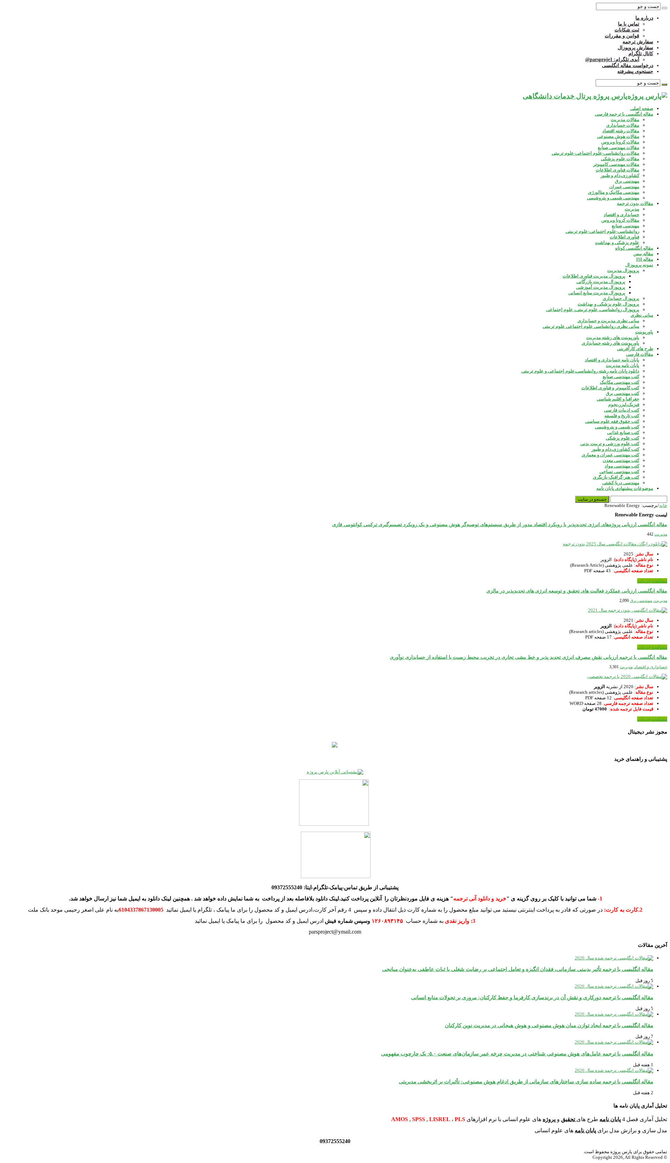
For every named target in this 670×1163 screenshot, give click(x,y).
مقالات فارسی (639, 354)
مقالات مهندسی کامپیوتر (616, 164)
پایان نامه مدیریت (622, 365)
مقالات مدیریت (625, 119)
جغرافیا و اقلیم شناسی (618, 399)
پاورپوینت (644, 331)
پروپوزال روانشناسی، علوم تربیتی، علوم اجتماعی (592, 309)
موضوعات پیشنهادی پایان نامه (624, 488)
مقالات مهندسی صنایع (618, 147)
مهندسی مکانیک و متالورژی (613, 192)
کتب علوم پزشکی (622, 438)
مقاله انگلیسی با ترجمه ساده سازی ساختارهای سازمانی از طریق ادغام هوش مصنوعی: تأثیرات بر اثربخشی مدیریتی (526, 1081)
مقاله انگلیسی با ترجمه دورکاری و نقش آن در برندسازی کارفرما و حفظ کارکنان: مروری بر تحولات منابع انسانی (532, 997)
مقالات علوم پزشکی (620, 158)
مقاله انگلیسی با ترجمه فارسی (624, 114)
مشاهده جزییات (652, 580)
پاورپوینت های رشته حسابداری (610, 343)
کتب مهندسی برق (622, 393)
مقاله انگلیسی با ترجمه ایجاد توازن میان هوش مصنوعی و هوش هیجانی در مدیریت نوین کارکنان (549, 1025)
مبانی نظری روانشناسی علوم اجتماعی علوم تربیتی (591, 326)
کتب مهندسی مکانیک (619, 382)
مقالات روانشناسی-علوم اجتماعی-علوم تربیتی (595, 153)
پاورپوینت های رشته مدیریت (612, 337)
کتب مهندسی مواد (622, 466)
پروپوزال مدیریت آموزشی (600, 287)
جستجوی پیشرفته (635, 71)
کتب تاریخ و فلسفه (621, 415)
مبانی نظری (642, 315)
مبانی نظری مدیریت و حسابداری (608, 320)
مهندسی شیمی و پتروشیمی (613, 197)
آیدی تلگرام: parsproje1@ (612, 59)
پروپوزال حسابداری (621, 298)
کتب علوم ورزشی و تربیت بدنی (609, 443)
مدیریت (632, 209)
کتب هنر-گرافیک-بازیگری (616, 477)
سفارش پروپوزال (635, 47)
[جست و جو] (664, 8)
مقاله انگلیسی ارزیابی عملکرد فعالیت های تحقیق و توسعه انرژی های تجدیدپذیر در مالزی (576, 591)
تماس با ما (628, 24)
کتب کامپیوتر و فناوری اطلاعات (610, 387)
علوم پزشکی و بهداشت (617, 242)
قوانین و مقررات (622, 35)
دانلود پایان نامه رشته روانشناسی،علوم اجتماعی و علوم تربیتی (580, 371)
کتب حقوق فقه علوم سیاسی (612, 421)
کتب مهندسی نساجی (619, 471)
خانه (663, 505)
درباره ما (644, 18)
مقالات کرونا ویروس (620, 142)
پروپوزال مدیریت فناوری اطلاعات (594, 276)
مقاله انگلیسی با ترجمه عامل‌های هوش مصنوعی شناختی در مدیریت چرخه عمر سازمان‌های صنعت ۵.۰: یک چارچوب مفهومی (517, 1054)
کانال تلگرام (640, 53)
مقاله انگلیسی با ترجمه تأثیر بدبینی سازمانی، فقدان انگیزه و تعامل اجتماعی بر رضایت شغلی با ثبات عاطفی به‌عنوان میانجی (517, 969)
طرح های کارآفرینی (635, 348)
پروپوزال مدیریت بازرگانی (600, 281)
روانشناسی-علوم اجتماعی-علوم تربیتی (602, 231)
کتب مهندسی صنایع (621, 376)
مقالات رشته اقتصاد (620, 130)
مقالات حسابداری (622, 125)
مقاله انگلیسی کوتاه (634, 248)
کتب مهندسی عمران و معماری (610, 454)
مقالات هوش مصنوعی (618, 136)
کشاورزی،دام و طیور (620, 175)
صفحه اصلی (641, 108)
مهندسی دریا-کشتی (620, 482)
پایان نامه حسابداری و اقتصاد (612, 359)
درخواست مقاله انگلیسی (627, 65)
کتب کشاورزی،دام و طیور (615, 449)
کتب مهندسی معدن (621, 460)
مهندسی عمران (624, 186)
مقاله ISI (644, 259)
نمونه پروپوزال (639, 264)
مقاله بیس (643, 253)
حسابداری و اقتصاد (621, 214)
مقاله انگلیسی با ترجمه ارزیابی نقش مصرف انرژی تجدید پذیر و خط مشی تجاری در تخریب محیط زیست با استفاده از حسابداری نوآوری (528, 657)
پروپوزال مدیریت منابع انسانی (596, 292)
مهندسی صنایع (625, 225)
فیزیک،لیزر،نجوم (623, 404)
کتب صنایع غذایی (623, 432)
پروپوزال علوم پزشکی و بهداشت (608, 304)
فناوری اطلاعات (624, 237)
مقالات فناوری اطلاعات (617, 169)
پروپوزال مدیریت (623, 270)
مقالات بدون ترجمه (635, 203)
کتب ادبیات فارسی (621, 410)
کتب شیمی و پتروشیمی (617, 426)
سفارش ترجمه (638, 41)
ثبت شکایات (627, 29)
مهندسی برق (627, 181)
